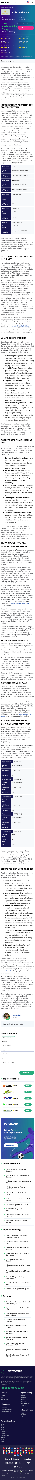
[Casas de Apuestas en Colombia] (12, 1453)
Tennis (23, 1405)
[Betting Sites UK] (4, 1448)
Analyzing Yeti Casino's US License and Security (17, 1332)
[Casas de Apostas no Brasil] (21, 1453)
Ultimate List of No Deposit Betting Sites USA (17, 1248)
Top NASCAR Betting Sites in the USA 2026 (18, 1283)
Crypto (3, 1424)
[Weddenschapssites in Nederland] (21, 1451)
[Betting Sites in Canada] (18, 1448)
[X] (6, 1388)
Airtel (2, 1439)
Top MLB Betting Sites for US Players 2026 (18, 1272)
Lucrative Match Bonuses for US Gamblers (16, 1170)
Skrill (2, 1430)
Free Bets (4, 1407)
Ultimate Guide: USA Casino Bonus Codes (17, 1193)
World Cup (4, 1399)
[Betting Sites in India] (15, 1448)
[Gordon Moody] (9, 1463)
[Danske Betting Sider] (18, 1451)
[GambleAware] (12, 1459)
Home (2, 7)
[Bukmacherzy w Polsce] (23, 1453)
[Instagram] (12, 1388)
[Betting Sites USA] (9, 1448)
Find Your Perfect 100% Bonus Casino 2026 (18, 1182)
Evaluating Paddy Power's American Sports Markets (18, 1314)
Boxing (23, 1398)
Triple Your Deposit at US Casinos (17, 1205)
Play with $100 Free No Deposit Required (16, 1221)
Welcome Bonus (6, 1411)
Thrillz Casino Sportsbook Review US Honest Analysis (18, 1302)
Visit (27, 1086)
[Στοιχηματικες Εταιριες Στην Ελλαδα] (18, 1455)
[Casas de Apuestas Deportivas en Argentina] (7, 1453)
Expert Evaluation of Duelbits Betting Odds (18, 1308)
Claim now (25, 28)
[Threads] (16, 1388)
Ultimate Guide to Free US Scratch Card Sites (17, 1215)
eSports (23, 1417)
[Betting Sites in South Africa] (29, 1448)
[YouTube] (19, 1388)
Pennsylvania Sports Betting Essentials (15, 1260)
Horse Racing (25, 1403)
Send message (7, 1038)
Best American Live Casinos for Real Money (18, 1199)
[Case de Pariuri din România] (29, 1453)
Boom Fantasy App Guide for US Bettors (16, 1326)
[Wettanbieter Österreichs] (26, 1451)
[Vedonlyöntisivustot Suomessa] (9, 1451)
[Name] (32, 2)
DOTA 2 (23, 1415)
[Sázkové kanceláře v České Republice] (26, 1453)
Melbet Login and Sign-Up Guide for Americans (17, 1338)
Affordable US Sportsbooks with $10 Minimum (18, 1266)
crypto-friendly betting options (15, 327)
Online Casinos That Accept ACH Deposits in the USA (16, 1236)
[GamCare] (26, 1459)
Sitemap (16, 1470)
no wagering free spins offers (19, 603)
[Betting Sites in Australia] (12, 1448)
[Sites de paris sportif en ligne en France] (4, 1451)
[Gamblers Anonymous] (28, 1463)
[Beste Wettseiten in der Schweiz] (29, 1451)
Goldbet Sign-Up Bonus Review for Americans (17, 1350)
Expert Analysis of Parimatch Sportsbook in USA (15, 1344)
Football (23, 1396)
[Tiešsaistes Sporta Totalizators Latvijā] (15, 1455)
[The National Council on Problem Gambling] (18, 1467)
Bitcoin (3, 1426)
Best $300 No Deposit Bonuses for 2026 (17, 1209)
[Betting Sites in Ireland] (7, 1448)
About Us (31, 1470)
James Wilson (17, 1015)
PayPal (3, 1428)
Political (3, 1396)
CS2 (22, 1413)
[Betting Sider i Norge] (15, 1451)
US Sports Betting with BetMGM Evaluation (16, 1320)
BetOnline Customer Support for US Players (17, 1356)
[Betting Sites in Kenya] (23, 1448)
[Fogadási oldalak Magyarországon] (32, 1453)
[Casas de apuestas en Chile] (9, 1453)
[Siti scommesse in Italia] (32, 1448)
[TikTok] (22, 1388)
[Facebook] (9, 1388)
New (2, 1398)
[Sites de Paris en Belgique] (7, 1451)
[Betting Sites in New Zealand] (21, 1448)
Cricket (23, 1401)
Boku (2, 1441)
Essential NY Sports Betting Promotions (15, 1277)
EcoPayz (3, 1437)
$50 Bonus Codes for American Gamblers (16, 1188)
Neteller (3, 1432)
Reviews (6, 7)
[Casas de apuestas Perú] (15, 1453)
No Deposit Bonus (6, 1409)
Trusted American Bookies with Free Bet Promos (18, 1254)
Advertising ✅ (18, 1472)
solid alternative (7, 971)
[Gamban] (19, 1463)
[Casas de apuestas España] (32, 1451)
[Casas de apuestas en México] (4, 1453)
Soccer (23, 1399)
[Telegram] (2, 1388)
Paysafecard (5, 1436)
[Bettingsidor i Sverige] (12, 1451)
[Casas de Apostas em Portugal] (18, 1453)
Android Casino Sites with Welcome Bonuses (17, 1176)
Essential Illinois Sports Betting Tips (17, 1289)
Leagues (4, 1470)
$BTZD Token (23, 1470)
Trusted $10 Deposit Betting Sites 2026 (17, 1242)
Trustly (3, 1434)
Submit (26, 1073)
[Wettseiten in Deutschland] (23, 1451)
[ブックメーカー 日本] (21, 1455)
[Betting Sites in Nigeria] (26, 1448)
